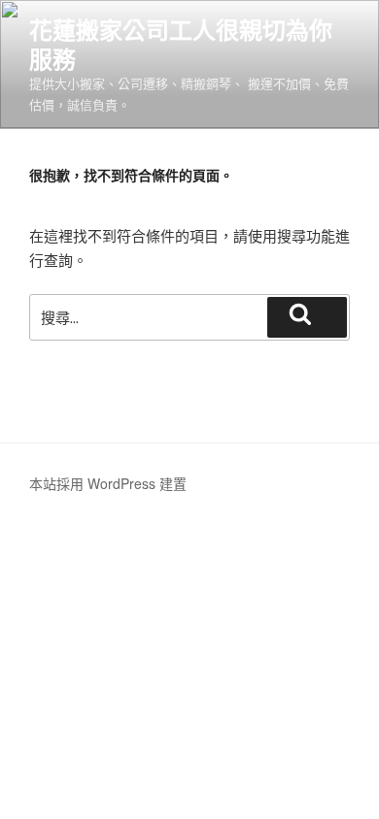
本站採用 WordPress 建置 (108, 483)
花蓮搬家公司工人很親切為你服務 (180, 44)
